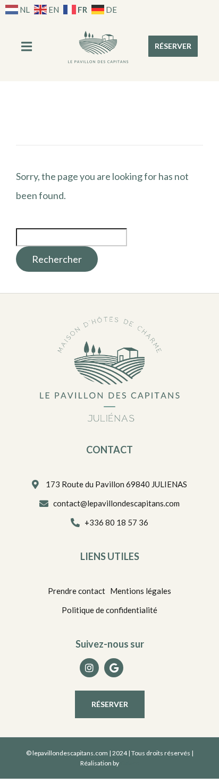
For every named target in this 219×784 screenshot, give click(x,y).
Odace (129, 763)
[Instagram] (89, 667)
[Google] (113, 667)
